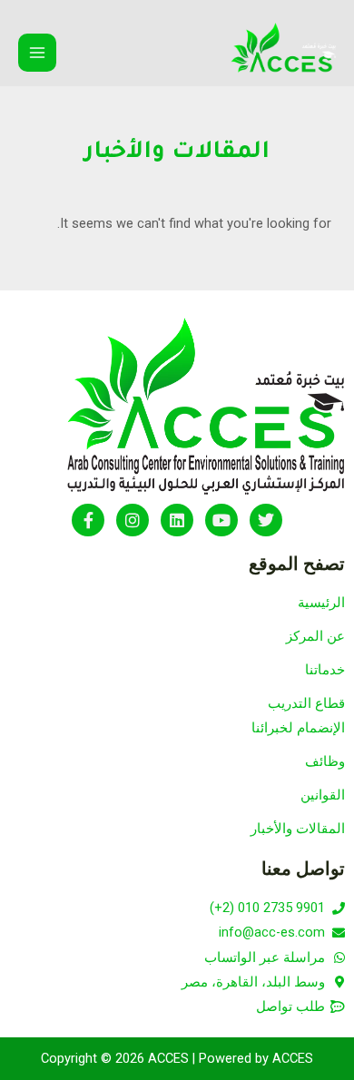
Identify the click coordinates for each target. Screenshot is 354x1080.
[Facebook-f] (88, 520)
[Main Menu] (37, 53)
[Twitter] (266, 520)
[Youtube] (221, 520)
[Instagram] (132, 520)
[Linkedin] (177, 520)
